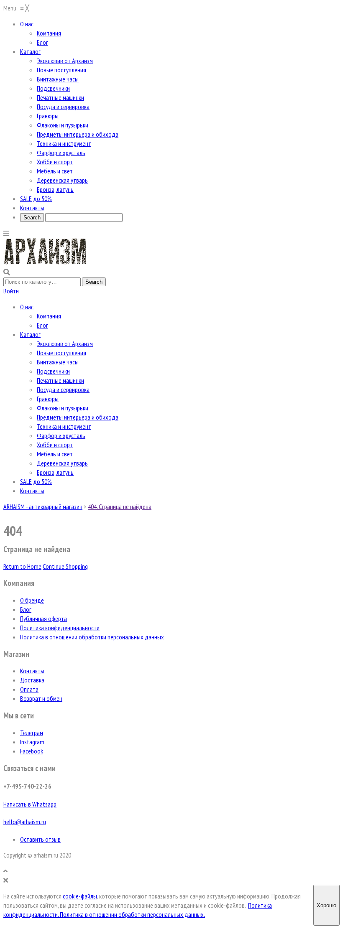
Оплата (29, 689)
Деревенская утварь (62, 463)
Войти (11, 291)
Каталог (30, 334)
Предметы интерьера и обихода (77, 417)
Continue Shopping (65, 566)
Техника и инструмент (64, 426)
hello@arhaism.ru (24, 821)
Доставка (32, 680)
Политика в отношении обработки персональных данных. (132, 914)
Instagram (32, 742)
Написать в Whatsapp (29, 804)
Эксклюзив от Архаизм (65, 343)
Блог (42, 325)
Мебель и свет (55, 454)
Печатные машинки (60, 380)
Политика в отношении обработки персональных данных (92, 637)
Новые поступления (61, 353)
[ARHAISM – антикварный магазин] (45, 263)
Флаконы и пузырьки (62, 408)
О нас (26, 307)
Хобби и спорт (55, 444)
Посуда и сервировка (63, 389)
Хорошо (326, 905)
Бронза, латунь (55, 472)
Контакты (32, 490)
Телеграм (31, 732)
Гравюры (48, 399)
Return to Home (22, 566)
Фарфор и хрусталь (61, 435)
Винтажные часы (58, 362)
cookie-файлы (80, 896)
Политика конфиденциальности (60, 628)
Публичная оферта (43, 618)
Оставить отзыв (40, 839)
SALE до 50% (36, 481)
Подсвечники (53, 371)
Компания (49, 316)
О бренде (32, 600)
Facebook (31, 751)
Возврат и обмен (41, 698)
